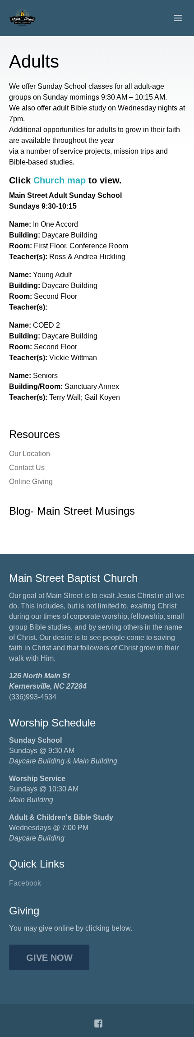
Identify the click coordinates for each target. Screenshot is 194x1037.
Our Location (29, 453)
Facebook (25, 883)
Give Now (49, 958)
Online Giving (31, 481)
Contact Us (27, 467)
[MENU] (174, 18)
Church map (59, 180)
